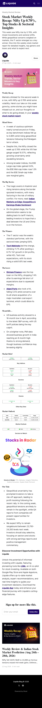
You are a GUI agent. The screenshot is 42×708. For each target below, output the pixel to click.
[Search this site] (34, 3)
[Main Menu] (38, 3)
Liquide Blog (17, 682)
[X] (19, 685)
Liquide (5, 61)
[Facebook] (23, 685)
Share (36, 58)
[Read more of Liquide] (5, 55)
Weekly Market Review (11, 12)
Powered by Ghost (21, 691)
